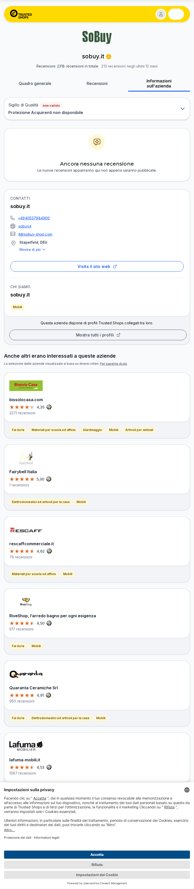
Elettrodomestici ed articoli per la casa (40, 502)
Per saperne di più (113, 364)
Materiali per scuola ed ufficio (54, 430)
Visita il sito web (94, 266)
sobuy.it (24, 226)
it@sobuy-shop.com (35, 234)
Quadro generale (35, 83)
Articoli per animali (139, 430)
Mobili (17, 307)
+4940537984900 (34, 218)
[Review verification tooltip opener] (108, 56)
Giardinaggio (92, 430)
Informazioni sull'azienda (159, 83)
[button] (161, 14)
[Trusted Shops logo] (21, 14)
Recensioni (97, 83)
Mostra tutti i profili (95, 334)
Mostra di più (30, 249)
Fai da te (18, 430)
